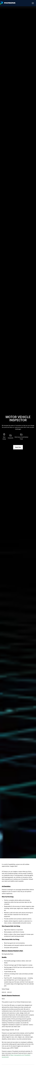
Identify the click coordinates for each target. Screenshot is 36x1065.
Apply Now (18, 447)
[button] (32, 3)
